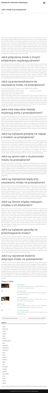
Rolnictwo (5, 359)
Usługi (4, 378)
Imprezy (4, 338)
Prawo (4, 354)
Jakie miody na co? (21, 284)
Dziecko (4, 331)
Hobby (4, 335)
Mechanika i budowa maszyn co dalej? (36, 318)
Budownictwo (5, 328)
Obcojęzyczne (5, 350)
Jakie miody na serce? (21, 291)
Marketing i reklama (7, 340)
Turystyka (5, 371)
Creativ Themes (35, 391)
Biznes (4, 326)
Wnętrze (4, 380)
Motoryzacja (5, 345)
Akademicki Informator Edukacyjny (14, 2)
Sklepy (4, 361)
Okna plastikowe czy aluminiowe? (10, 318)
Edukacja (4, 333)
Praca (4, 352)
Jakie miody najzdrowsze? (22, 297)
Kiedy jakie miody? (20, 303)
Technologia (5, 366)
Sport (4, 364)
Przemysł (4, 357)
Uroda (4, 376)
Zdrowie (4, 383)
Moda (4, 343)
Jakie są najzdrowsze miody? (23, 310)
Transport (5, 368)
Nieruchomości (6, 347)
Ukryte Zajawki (5, 373)
